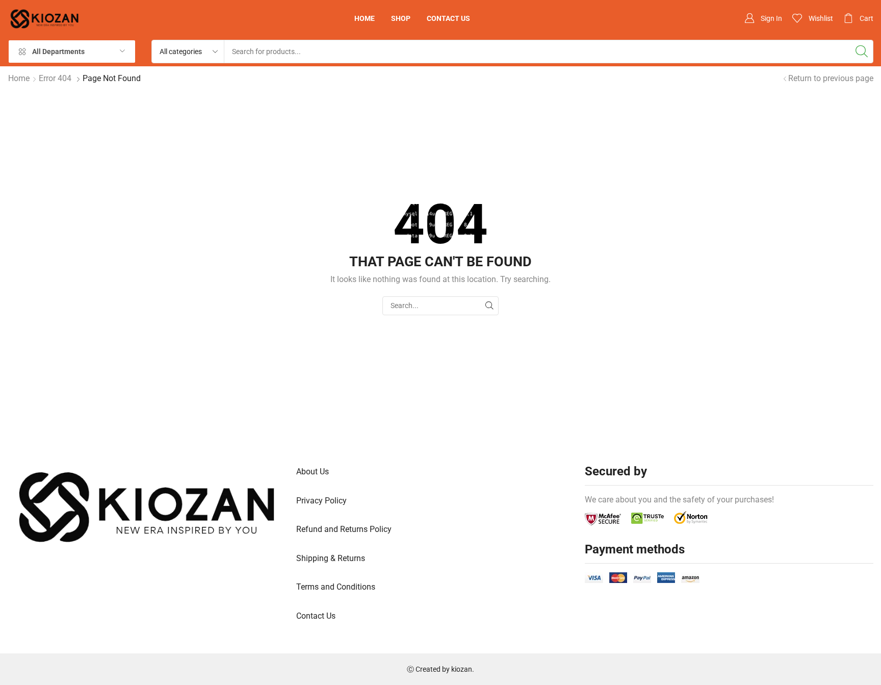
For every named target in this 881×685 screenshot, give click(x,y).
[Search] (861, 51)
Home (19, 78)
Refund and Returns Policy (344, 529)
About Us (312, 471)
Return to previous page (830, 78)
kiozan (461, 669)
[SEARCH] (489, 305)
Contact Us (315, 616)
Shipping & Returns (330, 558)
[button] (763, 18)
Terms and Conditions (335, 587)
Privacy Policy (321, 500)
